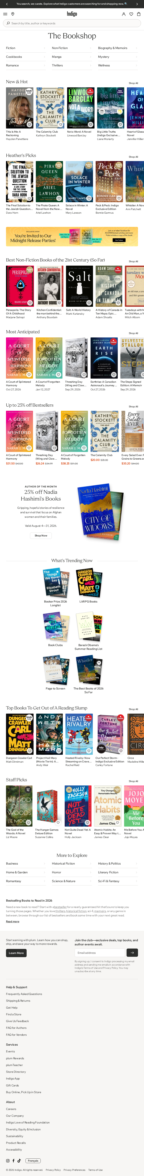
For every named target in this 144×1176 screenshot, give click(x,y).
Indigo (18, 1169)
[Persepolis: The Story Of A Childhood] (20, 286)
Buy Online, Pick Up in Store (23, 1092)
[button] (5, 14)
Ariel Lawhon (43, 212)
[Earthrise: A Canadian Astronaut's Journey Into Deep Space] (104, 358)
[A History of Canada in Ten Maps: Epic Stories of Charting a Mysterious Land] (109, 286)
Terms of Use (95, 1169)
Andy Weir (42, 765)
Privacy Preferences (74, 1169)
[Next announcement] (137, 4)
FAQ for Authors (16, 1028)
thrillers (60, 911)
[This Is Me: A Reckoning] (19, 108)
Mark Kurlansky (75, 313)
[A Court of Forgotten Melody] (49, 358)
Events (10, 1051)
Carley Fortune (103, 765)
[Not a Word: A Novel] (81, 108)
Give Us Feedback (17, 1021)
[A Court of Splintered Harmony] (19, 358)
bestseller (60, 907)
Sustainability (14, 1136)
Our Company (15, 1115)
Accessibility (14, 1149)
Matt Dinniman (14, 761)
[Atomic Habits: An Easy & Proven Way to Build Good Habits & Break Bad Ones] (108, 806)
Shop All (133, 83)
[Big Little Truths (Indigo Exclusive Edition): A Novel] (110, 108)
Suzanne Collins (44, 837)
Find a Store (13, 1014)
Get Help (11, 1007)
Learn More (16, 953)
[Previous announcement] (7, 4)
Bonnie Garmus (104, 212)
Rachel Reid (72, 765)
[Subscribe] (132, 953)
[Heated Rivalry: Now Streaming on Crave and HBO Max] (79, 734)
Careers (11, 1109)
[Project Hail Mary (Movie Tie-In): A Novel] (49, 734)
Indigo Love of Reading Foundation (28, 1122)
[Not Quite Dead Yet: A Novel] (78, 806)
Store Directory (16, 1071)
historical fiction (76, 911)
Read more (12, 921)
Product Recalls (16, 1143)
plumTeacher (14, 1065)
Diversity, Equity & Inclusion (23, 1129)
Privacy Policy (53, 1169)
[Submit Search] (8, 23)
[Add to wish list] (29, 124)
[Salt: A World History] (79, 286)
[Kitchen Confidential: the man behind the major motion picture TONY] (50, 286)
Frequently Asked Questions (24, 994)
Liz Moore (11, 837)
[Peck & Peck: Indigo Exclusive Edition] (109, 181)
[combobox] (74, 23)
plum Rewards (15, 1058)
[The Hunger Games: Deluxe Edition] (48, 806)
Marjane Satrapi (15, 317)
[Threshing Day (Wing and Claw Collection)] (76, 358)
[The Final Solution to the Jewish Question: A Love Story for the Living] (19, 181)
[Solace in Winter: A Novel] (79, 181)
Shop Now (41, 535)
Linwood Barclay (76, 135)
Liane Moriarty (105, 139)
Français (33, 1160)
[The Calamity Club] (50, 108)
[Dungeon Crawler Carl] (20, 734)
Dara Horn (12, 212)
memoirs (100, 911)
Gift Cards (12, 1085)
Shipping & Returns (18, 1000)
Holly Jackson (73, 837)
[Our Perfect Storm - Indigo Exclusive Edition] (110, 734)
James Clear (101, 837)
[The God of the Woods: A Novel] (19, 806)
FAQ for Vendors (16, 1034)
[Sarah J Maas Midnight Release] (72, 236)
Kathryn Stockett (46, 135)
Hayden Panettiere (17, 139)
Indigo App (13, 1078)
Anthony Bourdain (47, 317)
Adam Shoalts (104, 317)
